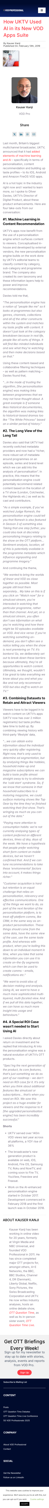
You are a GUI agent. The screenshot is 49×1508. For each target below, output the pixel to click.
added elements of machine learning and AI (22, 155)
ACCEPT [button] (24, 1504)
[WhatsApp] (27, 134)
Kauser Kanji (13, 43)
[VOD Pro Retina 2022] (13, 10)
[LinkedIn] (21, 134)
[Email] (34, 134)
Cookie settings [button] (37, 1499)
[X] (14, 134)
